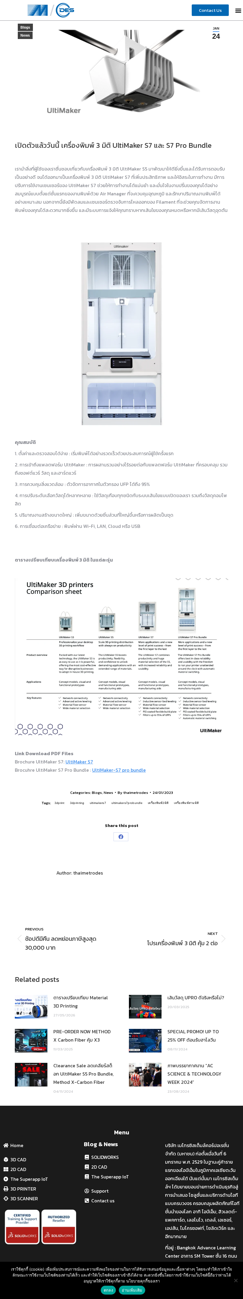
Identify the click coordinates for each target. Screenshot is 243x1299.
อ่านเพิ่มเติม (132, 1290)
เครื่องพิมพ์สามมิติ (186, 803)
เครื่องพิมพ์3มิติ (158, 803)
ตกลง (108, 1290)
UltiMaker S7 (79, 761)
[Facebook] (120, 836)
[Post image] (31, 1007)
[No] (236, 1280)
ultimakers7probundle (127, 803)
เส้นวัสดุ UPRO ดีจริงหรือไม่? (195, 997)
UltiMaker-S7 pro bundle (119, 769)
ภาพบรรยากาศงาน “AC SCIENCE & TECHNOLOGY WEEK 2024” (194, 1074)
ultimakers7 (98, 803)
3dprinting (77, 803)
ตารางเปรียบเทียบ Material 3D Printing (80, 1001)
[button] (238, 10)
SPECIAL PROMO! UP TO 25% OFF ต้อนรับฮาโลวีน (193, 1035)
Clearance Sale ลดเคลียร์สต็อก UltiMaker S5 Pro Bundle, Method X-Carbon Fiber (83, 1074)
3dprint (60, 803)
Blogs (25, 27)
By (133, 792)
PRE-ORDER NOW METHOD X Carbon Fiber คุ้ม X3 (82, 1035)
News (25, 35)
